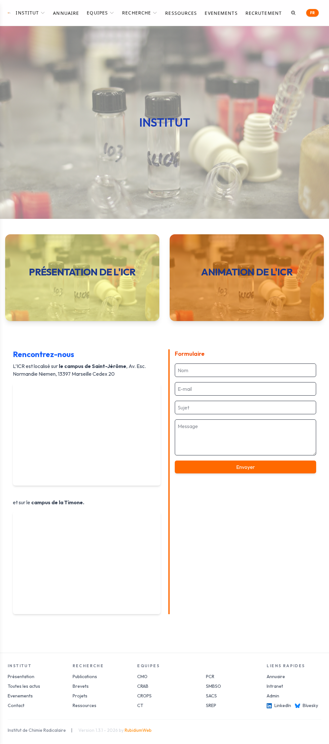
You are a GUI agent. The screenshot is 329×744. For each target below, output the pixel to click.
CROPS (144, 696)
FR (312, 12)
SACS (211, 696)
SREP (211, 705)
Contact (16, 705)
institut (27, 13)
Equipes (97, 13)
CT (140, 705)
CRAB (142, 686)
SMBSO (213, 686)
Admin (273, 696)
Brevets (81, 686)
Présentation (21, 676)
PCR (210, 676)
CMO (142, 676)
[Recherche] (293, 13)
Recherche (136, 13)
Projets (80, 696)
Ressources (181, 13)
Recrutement (263, 13)
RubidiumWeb (138, 730)
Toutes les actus (24, 686)
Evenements (221, 13)
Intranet (275, 686)
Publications (85, 676)
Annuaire (66, 13)
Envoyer (245, 467)
